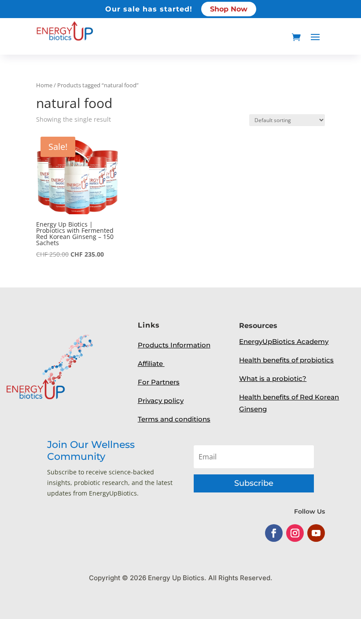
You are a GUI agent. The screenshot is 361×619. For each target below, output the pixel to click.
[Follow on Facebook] (274, 533)
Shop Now (228, 9)
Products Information (174, 345)
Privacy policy (161, 400)
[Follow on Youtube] (316, 533)
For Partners (159, 382)
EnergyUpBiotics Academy (283, 341)
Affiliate (151, 363)
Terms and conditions (174, 419)
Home (44, 85)
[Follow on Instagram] (295, 533)
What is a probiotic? (272, 378)
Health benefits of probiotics (286, 360)
